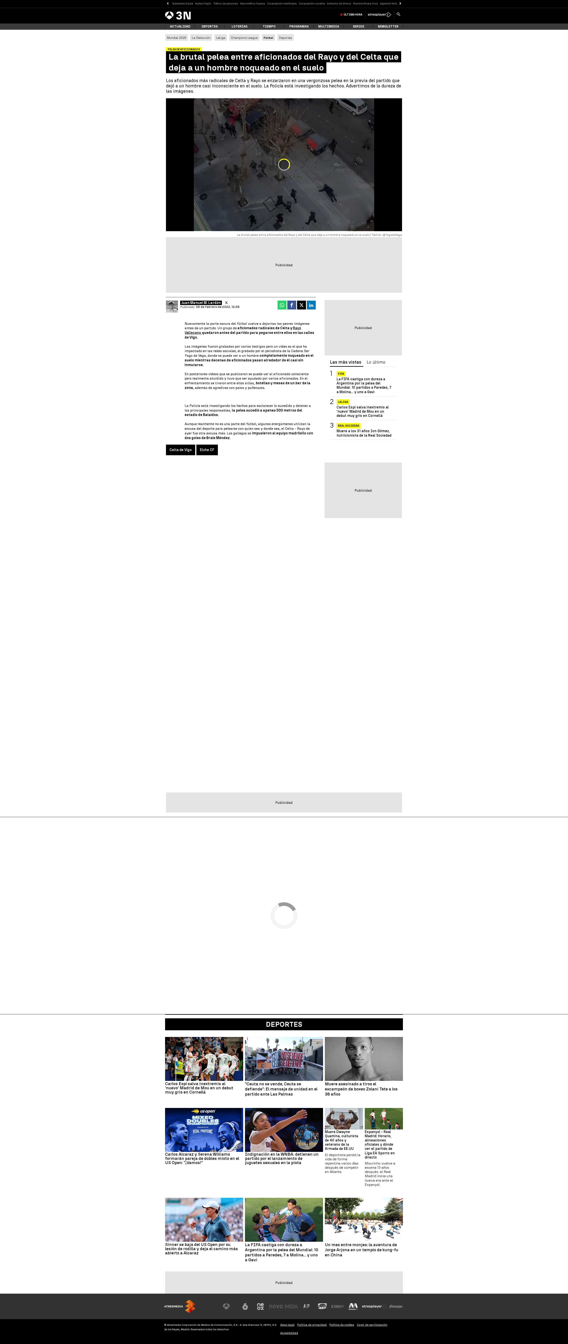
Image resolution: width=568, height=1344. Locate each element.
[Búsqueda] (398, 14)
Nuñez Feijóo (203, 3)
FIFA (341, 373)
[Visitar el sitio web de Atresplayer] (374, 1306)
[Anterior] (167, 3)
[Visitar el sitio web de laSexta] (245, 1306)
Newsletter (388, 26)
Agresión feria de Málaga (395, 3)
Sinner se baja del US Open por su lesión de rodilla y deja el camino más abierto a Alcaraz (201, 1248)
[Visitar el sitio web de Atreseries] (307, 1306)
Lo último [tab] (376, 362)
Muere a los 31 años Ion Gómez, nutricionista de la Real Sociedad (364, 433)
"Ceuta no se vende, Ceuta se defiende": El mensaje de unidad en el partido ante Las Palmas (281, 1089)
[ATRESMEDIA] (179, 1306)
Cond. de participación (372, 1324)
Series (358, 26)
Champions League (244, 37)
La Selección (201, 37)
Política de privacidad (312, 1324)
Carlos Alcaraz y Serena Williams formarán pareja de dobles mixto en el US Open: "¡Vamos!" (202, 1158)
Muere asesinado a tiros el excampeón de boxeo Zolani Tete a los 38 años (361, 1089)
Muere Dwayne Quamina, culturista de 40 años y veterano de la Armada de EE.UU (341, 1140)
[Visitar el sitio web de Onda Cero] (322, 1306)
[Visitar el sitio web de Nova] (276, 1306)
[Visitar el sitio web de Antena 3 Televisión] (229, 1306)
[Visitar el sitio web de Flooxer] (396, 1306)
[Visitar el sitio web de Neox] (260, 1306)
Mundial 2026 (176, 37)
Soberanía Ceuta (182, 3)
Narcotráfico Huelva (252, 3)
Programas (299, 26)
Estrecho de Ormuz (339, 3)
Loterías (239, 26)
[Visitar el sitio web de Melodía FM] (353, 1306)
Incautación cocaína (312, 3)
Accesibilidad (289, 1333)
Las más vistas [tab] (345, 362)
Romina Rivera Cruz (365, 3)
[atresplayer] (379, 14)
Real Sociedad (348, 425)
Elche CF (207, 450)
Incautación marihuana (282, 3)
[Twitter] (226, 303)
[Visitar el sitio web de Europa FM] (337, 1306)
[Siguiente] (400, 3)
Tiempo (269, 26)
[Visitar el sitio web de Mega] (291, 1306)
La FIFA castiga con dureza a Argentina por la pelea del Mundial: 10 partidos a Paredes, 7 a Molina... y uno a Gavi (364, 385)
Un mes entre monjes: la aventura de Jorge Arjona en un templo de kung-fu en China (361, 1249)
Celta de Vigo (181, 450)
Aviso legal (287, 1324)
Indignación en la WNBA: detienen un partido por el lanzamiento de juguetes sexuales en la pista (282, 1158)
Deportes (210, 26)
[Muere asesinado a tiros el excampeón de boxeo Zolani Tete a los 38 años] (364, 1059)
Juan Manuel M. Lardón (201, 303)
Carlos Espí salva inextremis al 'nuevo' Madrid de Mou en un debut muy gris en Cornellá (363, 411)
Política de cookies (341, 1324)
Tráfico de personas (225, 3)
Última (353, 14)
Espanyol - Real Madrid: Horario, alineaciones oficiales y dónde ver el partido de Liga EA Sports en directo (380, 1144)
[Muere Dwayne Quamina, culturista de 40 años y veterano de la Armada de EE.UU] (344, 1118)
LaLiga (220, 37)
